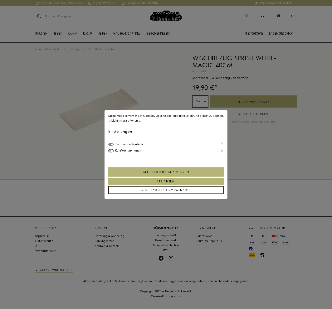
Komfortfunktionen (128, 150)
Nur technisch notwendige (166, 190)
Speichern (166, 181)
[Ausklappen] (222, 143)
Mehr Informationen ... (126, 120)
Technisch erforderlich (130, 144)
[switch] (111, 150)
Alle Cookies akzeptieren (166, 172)
